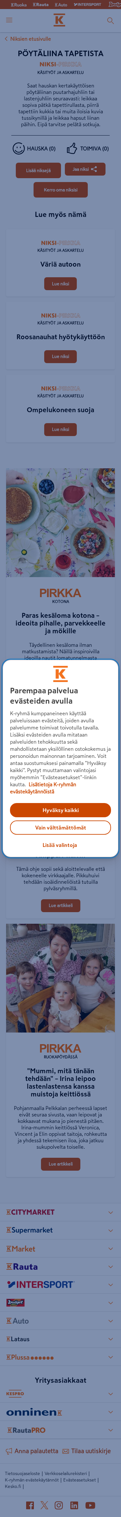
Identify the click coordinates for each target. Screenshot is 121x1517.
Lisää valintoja (60, 845)
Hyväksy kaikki (61, 810)
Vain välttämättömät (60, 827)
